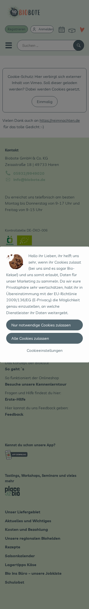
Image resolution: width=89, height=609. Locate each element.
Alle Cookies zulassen (30, 338)
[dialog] (44, 304)
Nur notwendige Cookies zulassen (41, 324)
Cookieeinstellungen (45, 350)
